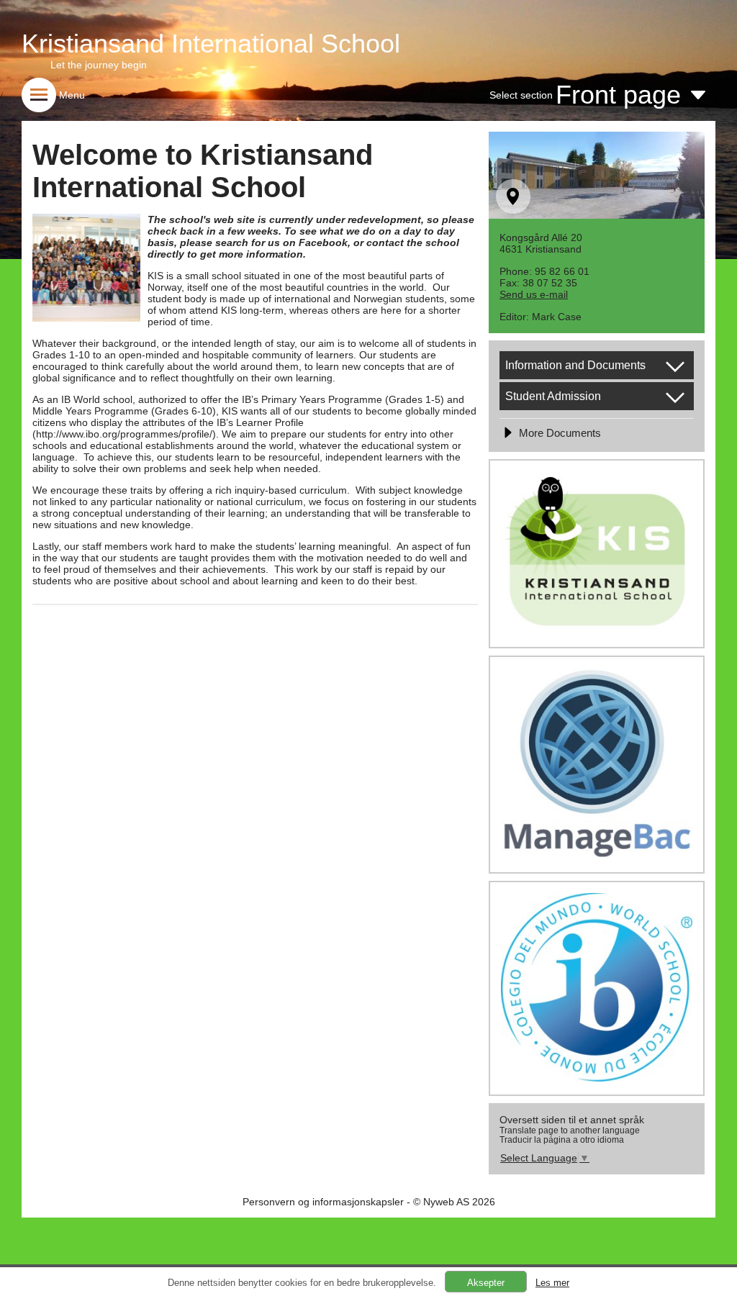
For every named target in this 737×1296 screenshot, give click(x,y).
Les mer (552, 1282)
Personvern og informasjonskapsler (323, 1201)
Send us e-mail (533, 294)
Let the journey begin (98, 65)
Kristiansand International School (211, 43)
